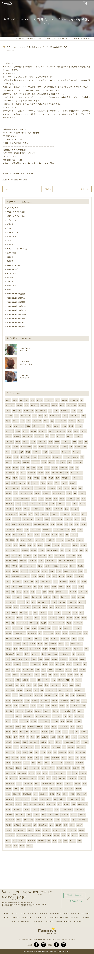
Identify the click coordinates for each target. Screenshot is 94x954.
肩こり (27, 659)
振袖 (15, 649)
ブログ (47, 726)
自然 (32, 737)
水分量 (38, 830)
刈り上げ (26, 509)
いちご (84, 700)
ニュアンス (78, 436)
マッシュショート (40, 488)
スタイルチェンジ (46, 581)
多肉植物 (8, 493)
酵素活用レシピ (12, 269)
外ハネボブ (51, 488)
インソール (21, 535)
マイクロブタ (10, 473)
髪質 (48, 840)
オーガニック (42, 441)
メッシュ (80, 421)
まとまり (8, 462)
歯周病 (49, 654)
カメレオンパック (66, 809)
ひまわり (44, 732)
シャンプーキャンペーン (75, 607)
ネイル (74, 737)
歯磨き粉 (45, 737)
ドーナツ (68, 649)
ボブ (57, 400)
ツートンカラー (28, 581)
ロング (80, 410)
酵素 (86, 441)
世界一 (8, 721)
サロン (8, 410)
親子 (77, 732)
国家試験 (15, 467)
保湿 (85, 664)
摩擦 (73, 597)
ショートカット (30, 566)
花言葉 (75, 773)
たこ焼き (69, 576)
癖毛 (74, 587)
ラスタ (58, 732)
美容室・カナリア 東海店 (16, 212)
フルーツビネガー (43, 602)
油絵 (35, 612)
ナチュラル (35, 462)
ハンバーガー (20, 815)
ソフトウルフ (10, 690)
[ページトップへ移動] (89, 898)
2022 (52, 436)
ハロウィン (60, 504)
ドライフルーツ (59, 556)
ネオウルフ (9, 504)
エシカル (75, 457)
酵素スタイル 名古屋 (14, 265)
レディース (65, 820)
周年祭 (65, 633)
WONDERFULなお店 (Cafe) (16, 306)
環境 (21, 612)
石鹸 (29, 545)
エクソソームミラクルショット (18, 249)
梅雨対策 (71, 747)
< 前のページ (8, 189)
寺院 (32, 592)
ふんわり (69, 436)
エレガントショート (70, 571)
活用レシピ (67, 628)
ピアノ (79, 794)
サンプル (85, 742)
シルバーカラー (60, 607)
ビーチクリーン (27, 488)
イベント (73, 633)
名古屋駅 (54, 659)
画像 (38, 773)
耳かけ (46, 421)
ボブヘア (67, 457)
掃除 (83, 799)
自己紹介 (31, 726)
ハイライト (36, 452)
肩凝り (43, 809)
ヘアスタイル (49, 400)
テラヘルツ (64, 815)
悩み (65, 840)
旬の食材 (81, 830)
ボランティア (51, 804)
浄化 (38, 737)
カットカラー (33, 742)
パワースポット (28, 410)
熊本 (85, 633)
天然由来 (17, 825)
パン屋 (18, 431)
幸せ (28, 602)
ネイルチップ (83, 737)
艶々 (66, 509)
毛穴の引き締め (80, 752)
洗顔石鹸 (8, 706)
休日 (46, 416)
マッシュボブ (28, 783)
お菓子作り (21, 483)
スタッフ (22, 478)
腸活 (80, 441)
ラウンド (55, 597)
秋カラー (48, 498)
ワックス (78, 447)
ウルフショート (36, 597)
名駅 (40, 587)
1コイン (49, 809)
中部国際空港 (10, 654)
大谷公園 (19, 690)
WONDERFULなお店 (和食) (16, 294)
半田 (37, 571)
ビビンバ (19, 654)
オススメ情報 (11, 253)
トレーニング (66, 441)
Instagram (55, 758)
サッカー (26, 763)
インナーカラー (74, 416)
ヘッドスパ (45, 535)
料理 (67, 644)
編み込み (82, 504)
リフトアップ (45, 700)
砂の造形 (78, 721)
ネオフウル (9, 711)
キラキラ (77, 783)
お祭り (16, 607)
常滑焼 (34, 628)
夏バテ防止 (9, 768)
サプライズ (68, 519)
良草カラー (11, 244)
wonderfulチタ (10, 773)
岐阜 (14, 410)
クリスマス (54, 514)
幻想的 (8, 763)
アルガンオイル (28, 716)
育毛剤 (51, 478)
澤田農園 (84, 732)
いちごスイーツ (35, 530)
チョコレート (72, 778)
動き (83, 519)
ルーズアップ (65, 514)
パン (55, 581)
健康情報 (10, 257)
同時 (67, 530)
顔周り (47, 587)
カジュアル (36, 607)
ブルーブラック (59, 530)
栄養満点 (58, 825)
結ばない (15, 571)
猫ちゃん (31, 773)
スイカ (47, 467)
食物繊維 (25, 680)
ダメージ (8, 846)
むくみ (37, 675)
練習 (51, 607)
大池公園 (8, 607)
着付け (54, 726)
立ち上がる (15, 758)
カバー (69, 664)
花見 (72, 700)
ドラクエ (29, 789)
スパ (67, 695)
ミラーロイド (11, 236)
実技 (35, 447)
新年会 (40, 644)
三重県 (14, 587)
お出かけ (10, 277)
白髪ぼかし (9, 815)
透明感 (8, 571)
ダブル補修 (9, 685)
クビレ (20, 587)
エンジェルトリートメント (28, 778)
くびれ (18, 504)
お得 (30, 514)
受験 (55, 799)
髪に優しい (43, 794)
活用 (71, 685)
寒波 (14, 535)
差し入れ (61, 576)
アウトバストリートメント (44, 820)
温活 (49, 752)
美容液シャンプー (45, 799)
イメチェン (27, 556)
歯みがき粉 (80, 654)
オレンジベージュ (76, 473)
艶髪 (26, 405)
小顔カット (63, 467)
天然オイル (16, 794)
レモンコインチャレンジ (36, 804)
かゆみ (70, 675)
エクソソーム (28, 638)
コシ (18, 669)
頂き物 (62, 498)
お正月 (51, 592)
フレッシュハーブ (57, 763)
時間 (33, 602)
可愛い (28, 426)
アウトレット (79, 576)
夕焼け (55, 628)
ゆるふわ (15, 421)
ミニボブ (35, 483)
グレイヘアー (40, 540)
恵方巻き (8, 664)
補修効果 (18, 768)
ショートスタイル (61, 421)
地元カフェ (60, 436)
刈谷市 (44, 478)
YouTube (82, 669)
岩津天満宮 (9, 804)
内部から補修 (10, 540)
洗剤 (82, 457)
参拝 (57, 478)
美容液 (15, 478)
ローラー (73, 815)
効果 (21, 566)
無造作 (8, 447)
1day (53, 680)
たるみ (25, 752)
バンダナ (64, 483)
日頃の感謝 (9, 726)
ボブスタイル (17, 581)
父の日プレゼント (59, 431)
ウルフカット (65, 597)
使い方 (36, 690)
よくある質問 (22, 180)
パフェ (81, 638)
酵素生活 (17, 664)
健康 (75, 493)
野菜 (13, 623)
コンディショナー (19, 633)
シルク (34, 457)
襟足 (62, 550)
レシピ (8, 628)
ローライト (75, 514)
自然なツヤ (31, 840)
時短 (70, 716)
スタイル (29, 846)
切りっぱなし (39, 436)
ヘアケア (79, 426)
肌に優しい (9, 799)
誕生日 (77, 519)
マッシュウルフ (22, 623)
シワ (18, 752)
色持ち (72, 825)
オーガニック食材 (19, 830)
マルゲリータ (72, 602)
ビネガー (82, 602)
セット (23, 758)
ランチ (65, 416)
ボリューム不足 (28, 820)
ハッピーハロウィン (26, 493)
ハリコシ (83, 524)
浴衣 (71, 447)
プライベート (35, 732)
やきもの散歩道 (65, 711)
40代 (26, 400)
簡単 (50, 431)
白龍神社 (47, 597)
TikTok (47, 758)
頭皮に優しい (43, 825)
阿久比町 (61, 618)
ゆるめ (63, 462)
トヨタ (29, 685)
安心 (54, 840)
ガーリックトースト (48, 783)
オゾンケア (46, 830)
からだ (61, 644)
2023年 (80, 530)
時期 (40, 685)
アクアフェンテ (35, 835)
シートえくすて (34, 768)
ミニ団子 (36, 815)
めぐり (56, 675)
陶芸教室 (72, 581)
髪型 (32, 400)
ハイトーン (60, 540)
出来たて (59, 783)
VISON (8, 597)
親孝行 (25, 742)
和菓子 (52, 571)
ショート (39, 400)
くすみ (19, 820)
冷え (84, 794)
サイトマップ (79, 921)
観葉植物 (8, 789)
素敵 (7, 566)
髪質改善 (10, 224)
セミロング (31, 473)
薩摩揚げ (41, 576)
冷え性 (56, 815)
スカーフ (54, 535)
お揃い (40, 545)
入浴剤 (8, 478)
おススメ (72, 421)
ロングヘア (42, 431)
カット (9, 228)
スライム (37, 789)
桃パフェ (30, 830)
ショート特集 (64, 700)
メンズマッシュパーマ (65, 690)
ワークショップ (10, 602)
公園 (48, 576)
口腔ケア (35, 809)
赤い (48, 778)
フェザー (21, 602)
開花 (35, 685)
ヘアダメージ (10, 618)
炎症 (76, 675)
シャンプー (76, 452)
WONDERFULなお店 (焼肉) (16, 318)
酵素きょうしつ (79, 690)
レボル (19, 783)
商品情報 (10, 261)
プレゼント (48, 566)
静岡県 (8, 695)
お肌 (54, 778)
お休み (25, 644)
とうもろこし (10, 835)
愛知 (59, 804)
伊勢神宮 (47, 545)
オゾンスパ (13, 778)
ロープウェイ (78, 623)
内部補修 (8, 825)
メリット (59, 524)
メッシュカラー (54, 452)
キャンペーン (44, 514)
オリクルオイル (79, 809)
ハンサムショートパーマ (21, 498)
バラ (69, 773)
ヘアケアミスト (82, 820)
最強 (84, 447)
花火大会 (64, 447)
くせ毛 (57, 820)
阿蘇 (79, 633)
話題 (71, 467)
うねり (75, 612)
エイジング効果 (44, 721)
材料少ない (63, 659)
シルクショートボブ (24, 524)
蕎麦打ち (8, 737)
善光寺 (84, 514)
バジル (47, 763)
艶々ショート (57, 457)
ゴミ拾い (15, 452)
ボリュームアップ (11, 514)
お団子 (44, 462)
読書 (76, 524)
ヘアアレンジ (65, 410)
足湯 (55, 752)
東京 (44, 592)
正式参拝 (56, 545)
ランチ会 (64, 566)
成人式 (8, 535)
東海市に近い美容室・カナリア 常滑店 (18, 173)
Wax (50, 441)
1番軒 (16, 789)
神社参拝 (53, 644)
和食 (80, 571)
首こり (44, 675)
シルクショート (77, 478)
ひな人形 (34, 799)
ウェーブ (25, 431)
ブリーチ (39, 519)
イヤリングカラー (28, 519)
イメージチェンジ (44, 457)
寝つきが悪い (81, 695)
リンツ (41, 498)
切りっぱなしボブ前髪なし (67, 561)
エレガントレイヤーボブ (56, 623)
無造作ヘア (26, 462)
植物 (19, 556)
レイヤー (44, 571)
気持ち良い (48, 695)
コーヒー (18, 804)
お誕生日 (60, 737)
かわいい (78, 680)
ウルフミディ (17, 597)
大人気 (33, 441)
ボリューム (59, 669)
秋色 (66, 473)
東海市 (8, 400)
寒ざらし (74, 835)
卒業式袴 (25, 550)
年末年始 (17, 644)
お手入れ (17, 436)
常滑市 (62, 405)
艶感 (74, 441)
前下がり (83, 545)
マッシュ (8, 426)
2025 (55, 654)
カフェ (40, 467)
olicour (8, 794)
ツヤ (60, 840)
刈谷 (7, 612)
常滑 (29, 478)
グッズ (45, 789)
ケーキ (74, 638)
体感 (73, 804)
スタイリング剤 (17, 628)
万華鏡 (43, 483)
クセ (35, 556)
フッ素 (53, 737)
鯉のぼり (54, 706)
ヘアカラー (9, 509)
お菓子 (75, 504)
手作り (57, 483)
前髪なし (25, 441)
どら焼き (28, 587)
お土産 (54, 587)
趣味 (40, 659)
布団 (7, 524)
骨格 (62, 664)
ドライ (37, 783)
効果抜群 (53, 649)
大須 (35, 587)
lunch (38, 592)
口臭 (7, 659)
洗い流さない (32, 633)
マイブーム (45, 747)
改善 (13, 592)
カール (50, 483)
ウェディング (69, 789)
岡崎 (7, 592)
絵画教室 (69, 618)
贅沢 (55, 498)
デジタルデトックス (59, 830)
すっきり (8, 498)
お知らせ (32, 644)
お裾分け (37, 493)
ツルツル (41, 550)
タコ (14, 840)
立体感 (45, 452)
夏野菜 (27, 457)
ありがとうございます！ (13, 638)
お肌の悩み (62, 778)
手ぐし (19, 592)
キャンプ (66, 488)
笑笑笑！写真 (11, 285)
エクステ (25, 664)
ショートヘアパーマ (27, 540)
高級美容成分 (27, 794)
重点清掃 (14, 566)
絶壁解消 (33, 431)
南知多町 (19, 618)
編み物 (47, 659)
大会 (22, 421)
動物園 (28, 452)
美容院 (30, 758)
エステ (43, 752)
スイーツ (24, 571)
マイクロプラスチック (12, 488)
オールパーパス (48, 633)
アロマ (8, 421)
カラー (23, 473)
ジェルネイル (37, 421)
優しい (69, 493)
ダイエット (9, 680)
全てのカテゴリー (13, 208)
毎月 (50, 612)
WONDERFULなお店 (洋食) (16, 298)
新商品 (45, 664)
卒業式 (74, 488)
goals (35, 794)
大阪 (79, 556)
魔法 (15, 493)
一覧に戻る (47, 189)
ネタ (64, 747)
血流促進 (54, 700)
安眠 (72, 695)
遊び (62, 721)
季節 (33, 763)
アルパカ (83, 773)
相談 (79, 840)
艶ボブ (56, 566)
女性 (21, 400)
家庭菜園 (17, 742)
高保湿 (52, 794)
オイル (61, 649)
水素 (43, 815)
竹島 (28, 467)
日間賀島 (8, 742)
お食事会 (80, 566)
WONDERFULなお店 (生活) (16, 322)
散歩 (68, 504)
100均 (28, 421)
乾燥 (68, 587)
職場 (56, 809)
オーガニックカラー (48, 768)
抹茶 (86, 649)
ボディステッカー (26, 675)
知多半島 (40, 473)
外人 (81, 612)
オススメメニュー (76, 644)
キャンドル (68, 783)
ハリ (13, 669)
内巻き (49, 426)
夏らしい (72, 566)
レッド (30, 535)
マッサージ (38, 695)
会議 (46, 644)
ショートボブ (45, 405)
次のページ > (85, 189)
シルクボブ (70, 498)
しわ (77, 758)
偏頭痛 (27, 700)
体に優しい (54, 638)
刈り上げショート (37, 509)
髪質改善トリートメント (41, 524)
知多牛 (29, 815)
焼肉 (24, 726)
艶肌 (7, 758)
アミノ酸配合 (22, 773)
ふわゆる (17, 462)
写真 (84, 783)
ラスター (18, 716)
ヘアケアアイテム (28, 669)
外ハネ (71, 426)
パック (71, 752)
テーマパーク (66, 452)
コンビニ (82, 778)
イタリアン (28, 618)
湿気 (25, 804)
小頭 (57, 664)
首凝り (34, 659)
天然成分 (82, 493)
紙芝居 (27, 654)
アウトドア (55, 721)
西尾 (33, 467)
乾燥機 (14, 524)
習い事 (77, 618)
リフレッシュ (72, 830)
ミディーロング (25, 607)
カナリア (39, 726)
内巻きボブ (50, 540)
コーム (20, 659)
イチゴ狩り (23, 561)
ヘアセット (9, 716)
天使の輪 (8, 457)
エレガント (73, 592)
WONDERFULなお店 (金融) (16, 326)
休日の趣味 (38, 711)
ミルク (8, 809)
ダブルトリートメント (63, 768)
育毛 (63, 835)
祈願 (83, 768)
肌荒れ (65, 685)
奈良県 (31, 623)
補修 (60, 789)
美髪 (7, 576)
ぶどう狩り (77, 628)
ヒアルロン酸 (24, 721)
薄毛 (58, 794)
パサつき (61, 587)
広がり (65, 794)
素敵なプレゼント (58, 493)
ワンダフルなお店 (11, 561)
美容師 (63, 675)
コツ (50, 410)
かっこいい (28, 695)
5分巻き (57, 441)
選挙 (67, 535)
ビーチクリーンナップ (78, 706)
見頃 (46, 685)
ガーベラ (41, 778)
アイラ (65, 732)
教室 (15, 545)
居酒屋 (44, 618)
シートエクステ (35, 664)
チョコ (34, 498)
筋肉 (50, 675)
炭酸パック (23, 649)
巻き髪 (81, 587)
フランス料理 (71, 556)
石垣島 (84, 581)
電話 (22, 789)
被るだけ (47, 711)
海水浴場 (43, 623)
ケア (15, 846)
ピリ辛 (51, 742)
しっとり (46, 680)
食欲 (51, 825)
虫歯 (43, 654)
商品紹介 (15, 675)
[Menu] (90, 3)
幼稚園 (15, 732)
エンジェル (66, 612)
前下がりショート (61, 592)
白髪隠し (50, 669)
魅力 (40, 416)
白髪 (69, 431)
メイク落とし (24, 706)
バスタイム (21, 840)
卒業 (42, 690)
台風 (59, 488)
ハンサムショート (52, 447)
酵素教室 (54, 405)
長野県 (45, 773)
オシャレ (19, 530)
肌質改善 (22, 545)
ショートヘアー (19, 426)
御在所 (69, 623)
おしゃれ (68, 669)
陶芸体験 (42, 628)
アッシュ (80, 561)
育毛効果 (33, 721)
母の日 (18, 726)
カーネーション (60, 773)
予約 (47, 706)
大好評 (78, 685)
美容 (77, 742)
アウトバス (9, 431)
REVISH (41, 561)
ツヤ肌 (15, 721)
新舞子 (62, 706)
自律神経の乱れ (17, 700)
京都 (7, 556)
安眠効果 (29, 711)
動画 (55, 695)
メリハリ (26, 597)
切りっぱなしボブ (57, 473)
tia (41, 758)
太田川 (37, 618)
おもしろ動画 (56, 747)
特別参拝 (40, 706)
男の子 (8, 732)
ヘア (16, 416)
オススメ (42, 447)
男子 (21, 695)
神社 (19, 410)
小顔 (51, 664)
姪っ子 (71, 758)
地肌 (39, 680)
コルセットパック (34, 649)
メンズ (14, 556)
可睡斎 (33, 706)
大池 (77, 700)
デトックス (62, 752)
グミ (37, 747)
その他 (9, 289)
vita (36, 758)
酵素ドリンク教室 (63, 680)
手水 (73, 530)
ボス (7, 483)
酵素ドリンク (47, 530)
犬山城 (75, 550)
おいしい (8, 436)
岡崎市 (22, 737)
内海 (47, 473)
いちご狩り (42, 556)
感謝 (67, 737)
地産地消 (79, 825)
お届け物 (83, 431)
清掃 (26, 530)
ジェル (16, 747)
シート (33, 680)
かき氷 (16, 457)
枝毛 (7, 669)
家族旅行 (58, 742)
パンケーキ (32, 561)
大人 (36, 514)
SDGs (9, 240)
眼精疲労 (35, 700)
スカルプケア (10, 405)
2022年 (18, 441)
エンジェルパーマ (57, 519)
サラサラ (74, 535)
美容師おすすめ (82, 804)
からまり (26, 809)
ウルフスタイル (69, 742)
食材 (43, 669)
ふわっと (80, 540)
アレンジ (18, 509)
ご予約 (58, 633)
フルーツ (57, 612)
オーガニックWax (22, 835)
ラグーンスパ (20, 711)
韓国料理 (36, 478)
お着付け (8, 649)
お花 (51, 732)
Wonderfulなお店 (52, 550)
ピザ (71, 732)
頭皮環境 (56, 835)
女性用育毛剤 (17, 809)
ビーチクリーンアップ (22, 799)
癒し (80, 488)
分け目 (8, 840)
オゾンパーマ (11, 220)
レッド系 (8, 644)
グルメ (31, 571)
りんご (8, 581)
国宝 (81, 550)
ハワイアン (52, 618)
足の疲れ (66, 804)
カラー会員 (23, 514)
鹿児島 (34, 576)
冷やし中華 (79, 763)
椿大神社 (55, 711)
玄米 (7, 623)
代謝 (71, 524)
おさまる (56, 426)
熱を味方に (41, 840)
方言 (22, 685)
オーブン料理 (17, 763)
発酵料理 (8, 830)
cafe (77, 467)
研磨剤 (14, 659)
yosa (36, 752)
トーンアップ (79, 716)
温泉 (7, 587)
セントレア (16, 519)
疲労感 (8, 700)
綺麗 (83, 498)
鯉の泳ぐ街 (83, 835)
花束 (77, 498)
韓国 (21, 732)
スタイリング (83, 592)
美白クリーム (78, 649)
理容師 (8, 467)
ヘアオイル (77, 664)
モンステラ (63, 581)
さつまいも (53, 789)
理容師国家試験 (26, 447)
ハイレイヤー (57, 716)
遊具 (54, 576)
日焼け (83, 758)
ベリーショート (25, 416)
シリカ (49, 815)
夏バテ (40, 763)
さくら (68, 550)
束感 (35, 825)
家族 (72, 726)
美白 (15, 706)
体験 (15, 737)
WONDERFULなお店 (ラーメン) (17, 310)
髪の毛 (47, 519)
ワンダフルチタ (63, 726)
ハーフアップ (29, 747)
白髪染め (48, 509)
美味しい (51, 462)
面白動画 (78, 789)
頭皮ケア (62, 799)
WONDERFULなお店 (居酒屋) (17, 314)
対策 (30, 752)
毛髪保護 (8, 747)
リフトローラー (65, 654)
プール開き (9, 441)
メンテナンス (66, 545)
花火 (47, 436)
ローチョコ (81, 597)
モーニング (38, 638)
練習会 (40, 566)
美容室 (15, 400)
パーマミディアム (38, 426)
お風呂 (46, 638)
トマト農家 (62, 602)
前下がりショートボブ (12, 550)
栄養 (48, 628)
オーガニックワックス (43, 716)
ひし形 (26, 592)
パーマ (56, 410)
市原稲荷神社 (66, 478)
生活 (65, 716)
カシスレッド (65, 638)
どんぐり (73, 483)
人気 (73, 410)
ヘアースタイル (27, 436)
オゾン (37, 535)
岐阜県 (8, 519)
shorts (8, 675)
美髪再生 (82, 659)
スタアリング (10, 820)
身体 (37, 669)
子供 (83, 416)
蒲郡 (22, 467)
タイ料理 (43, 742)
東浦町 (27, 628)
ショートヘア (10, 530)
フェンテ (82, 815)
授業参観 (69, 721)
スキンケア (35, 654)
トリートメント (12, 232)
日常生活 (10, 281)
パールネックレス (73, 799)
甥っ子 (64, 758)
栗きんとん (46, 493)
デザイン (72, 840)
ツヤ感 (72, 794)
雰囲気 (22, 846)
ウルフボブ (74, 509)
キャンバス (43, 612)
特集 (75, 669)
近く (51, 773)
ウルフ (64, 426)
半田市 (59, 571)
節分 (61, 535)
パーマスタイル (51, 561)
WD (40, 633)
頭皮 (69, 462)
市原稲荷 (14, 612)
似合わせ (54, 467)
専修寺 (45, 607)
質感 (52, 524)
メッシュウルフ (51, 690)
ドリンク (8, 545)
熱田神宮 (76, 768)
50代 (73, 820)
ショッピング (70, 540)
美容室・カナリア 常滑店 (10, 180)
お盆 (25, 768)
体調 (65, 825)
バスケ (15, 695)
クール (54, 602)
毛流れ (76, 431)
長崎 (17, 685)
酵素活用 (8, 633)
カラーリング (58, 509)
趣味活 (84, 618)
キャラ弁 (79, 726)
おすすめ (82, 405)
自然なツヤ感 (27, 825)
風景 (26, 732)
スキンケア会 (81, 747)
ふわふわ (75, 545)
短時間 (45, 649)
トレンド (19, 405)
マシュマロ (73, 659)
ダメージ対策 (47, 835)
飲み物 (18, 680)
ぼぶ (61, 695)
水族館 (14, 483)
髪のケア (80, 711)
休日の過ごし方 (55, 416)
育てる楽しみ (69, 763)
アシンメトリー (55, 685)
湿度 (21, 452)
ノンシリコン (78, 462)
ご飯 (34, 416)
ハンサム (15, 447)
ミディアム (9, 416)
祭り (50, 556)
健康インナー (10, 752)
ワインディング (41, 410)
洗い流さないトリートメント (20, 576)
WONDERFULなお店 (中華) (16, 302)
